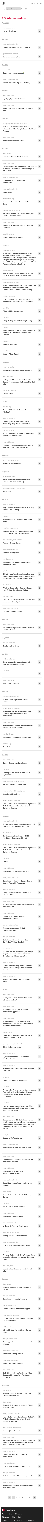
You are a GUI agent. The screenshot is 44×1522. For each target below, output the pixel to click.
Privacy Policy (29, 1520)
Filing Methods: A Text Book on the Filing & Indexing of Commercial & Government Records (19, 332)
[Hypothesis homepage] (5, 3)
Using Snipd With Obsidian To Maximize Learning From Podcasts (17, 1036)
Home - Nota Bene (9, 31)
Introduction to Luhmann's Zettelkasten (17, 737)
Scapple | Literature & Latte (13, 1431)
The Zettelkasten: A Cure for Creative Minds (16, 980)
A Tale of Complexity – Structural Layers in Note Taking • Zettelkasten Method (18, 589)
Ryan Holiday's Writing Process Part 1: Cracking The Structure (17, 1058)
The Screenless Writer (11, 646)
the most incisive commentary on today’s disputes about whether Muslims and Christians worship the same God (18, 954)
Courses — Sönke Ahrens (12, 611)
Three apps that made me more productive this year (18, 1343)
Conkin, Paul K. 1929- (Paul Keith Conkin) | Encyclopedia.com (18, 1319)
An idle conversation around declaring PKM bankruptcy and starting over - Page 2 (19, 825)
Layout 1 (6, 862)
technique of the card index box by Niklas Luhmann (18, 226)
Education (5, 1517)
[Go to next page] (34, 1497)
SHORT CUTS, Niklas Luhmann (14, 1207)
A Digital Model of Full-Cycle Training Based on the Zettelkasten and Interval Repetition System (19, 1257)
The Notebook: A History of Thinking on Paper (17, 520)
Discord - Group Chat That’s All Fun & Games (17, 1196)
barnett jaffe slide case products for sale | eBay (18, 1270)
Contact (4, 1520)
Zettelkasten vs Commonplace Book (16, 871)
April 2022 (6, 747)
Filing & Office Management (13, 311)
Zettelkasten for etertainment (13, 141)
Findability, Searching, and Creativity (16, 47)
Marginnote (7, 491)
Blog (10, 1514)
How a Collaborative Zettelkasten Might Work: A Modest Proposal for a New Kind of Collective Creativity (19, 806)
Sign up (39, 3)
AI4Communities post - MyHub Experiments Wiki (14, 929)
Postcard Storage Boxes (12, 543)
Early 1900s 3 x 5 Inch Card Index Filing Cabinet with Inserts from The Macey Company (17, 1375)
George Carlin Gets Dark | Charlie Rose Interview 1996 (17, 894)
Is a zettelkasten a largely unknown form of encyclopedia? (18, 905)
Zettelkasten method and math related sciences (17, 1149)
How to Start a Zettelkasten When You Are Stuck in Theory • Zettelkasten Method (18, 274)
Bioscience (19, 1514)
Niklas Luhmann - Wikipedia (13, 237)
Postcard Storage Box (11, 552)
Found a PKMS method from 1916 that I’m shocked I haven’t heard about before (18, 446)
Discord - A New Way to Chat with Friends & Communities (18, 1406)
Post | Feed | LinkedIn (11, 683)
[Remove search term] (19, 8)
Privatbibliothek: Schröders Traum (15, 157)
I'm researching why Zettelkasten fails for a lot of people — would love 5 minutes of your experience (20, 168)
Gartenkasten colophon (11, 57)
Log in (33, 3)
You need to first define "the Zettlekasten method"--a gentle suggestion (18, 726)
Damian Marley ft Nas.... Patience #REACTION (15, 1455)
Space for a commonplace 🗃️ (13, 73)
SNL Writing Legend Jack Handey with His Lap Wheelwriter (18, 629)
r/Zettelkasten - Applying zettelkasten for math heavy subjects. (18, 1160)
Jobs (13, 1517)
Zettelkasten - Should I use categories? (17, 1476)
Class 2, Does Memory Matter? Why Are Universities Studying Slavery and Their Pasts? (17, 967)
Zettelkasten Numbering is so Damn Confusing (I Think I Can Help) (16, 941)
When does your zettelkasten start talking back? (18, 109)
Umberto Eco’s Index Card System (15, 1226)
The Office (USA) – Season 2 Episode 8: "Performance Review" (17, 1394)
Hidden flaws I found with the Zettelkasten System (13, 917)
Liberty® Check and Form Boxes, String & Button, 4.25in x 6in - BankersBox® (18, 532)
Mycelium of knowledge (11, 794)
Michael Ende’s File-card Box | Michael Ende (17, 1331)
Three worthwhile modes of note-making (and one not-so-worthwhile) (17, 481)
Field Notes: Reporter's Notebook (15, 1080)
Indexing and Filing (10, 344)
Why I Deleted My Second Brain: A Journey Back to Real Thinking (18, 508)
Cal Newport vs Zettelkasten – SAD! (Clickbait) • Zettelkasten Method (16, 837)
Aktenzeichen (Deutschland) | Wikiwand (17, 370)
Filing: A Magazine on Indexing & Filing (17, 321)
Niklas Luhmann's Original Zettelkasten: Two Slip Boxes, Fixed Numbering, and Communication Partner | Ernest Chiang (19, 287)
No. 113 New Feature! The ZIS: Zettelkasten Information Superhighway (18, 434)
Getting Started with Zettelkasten (15, 763)
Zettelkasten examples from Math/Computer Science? (13, 1172)
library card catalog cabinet (13, 1354)
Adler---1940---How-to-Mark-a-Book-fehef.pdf (16, 411)
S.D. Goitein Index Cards (12, 1047)
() (3, 674)
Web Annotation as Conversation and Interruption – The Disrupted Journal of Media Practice (19, 129)
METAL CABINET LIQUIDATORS (14, 784)
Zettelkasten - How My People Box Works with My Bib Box (18, 1486)
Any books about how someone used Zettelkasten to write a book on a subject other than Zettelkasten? (18, 1023)
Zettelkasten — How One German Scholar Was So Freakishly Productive (17, 882)
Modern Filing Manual (11, 354)
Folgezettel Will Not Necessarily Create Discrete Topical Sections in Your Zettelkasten (17, 713)
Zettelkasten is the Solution (13, 1216)
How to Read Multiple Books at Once (16, 1466)
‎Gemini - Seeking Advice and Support (16, 1308)
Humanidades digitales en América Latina (15, 701)
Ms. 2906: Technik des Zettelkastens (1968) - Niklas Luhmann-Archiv (18, 214)
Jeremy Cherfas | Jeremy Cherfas (15, 1236)
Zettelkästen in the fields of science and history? (17, 1184)
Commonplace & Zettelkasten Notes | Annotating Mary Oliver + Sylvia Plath (16, 423)
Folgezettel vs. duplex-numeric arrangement (14, 181)
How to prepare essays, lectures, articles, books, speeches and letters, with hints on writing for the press (18, 1108)
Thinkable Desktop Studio (12, 463)
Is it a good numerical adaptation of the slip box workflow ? (17, 999)
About (4, 1514)
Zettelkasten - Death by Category (15, 1299)
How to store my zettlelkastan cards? (16, 1245)
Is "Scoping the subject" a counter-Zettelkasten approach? (16, 1010)
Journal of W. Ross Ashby (12, 1138)
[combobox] (30, 8)
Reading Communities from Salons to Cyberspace (16, 774)
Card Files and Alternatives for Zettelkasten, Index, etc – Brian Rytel (19, 601)
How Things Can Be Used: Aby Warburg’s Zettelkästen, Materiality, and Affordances (18, 300)
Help (19, 1517)
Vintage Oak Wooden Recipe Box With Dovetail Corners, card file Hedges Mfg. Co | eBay (19, 382)
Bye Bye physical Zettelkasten (14, 99)
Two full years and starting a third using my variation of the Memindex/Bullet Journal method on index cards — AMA (19, 1442)
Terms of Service (16, 1520)
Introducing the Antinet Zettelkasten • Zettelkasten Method (17, 563)
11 (30, 1497)
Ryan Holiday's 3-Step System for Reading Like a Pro (18, 1069)
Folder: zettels (8, 394)
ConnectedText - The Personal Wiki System (16, 203)
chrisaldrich (7, 192)
